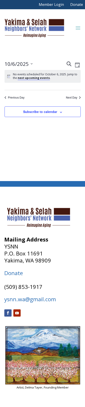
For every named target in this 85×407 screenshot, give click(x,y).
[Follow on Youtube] (17, 313)
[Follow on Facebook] (8, 313)
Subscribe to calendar (40, 111)
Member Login (51, 4)
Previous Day (16, 97)
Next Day (71, 97)
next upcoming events (34, 78)
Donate (76, 4)
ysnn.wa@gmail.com (30, 299)
